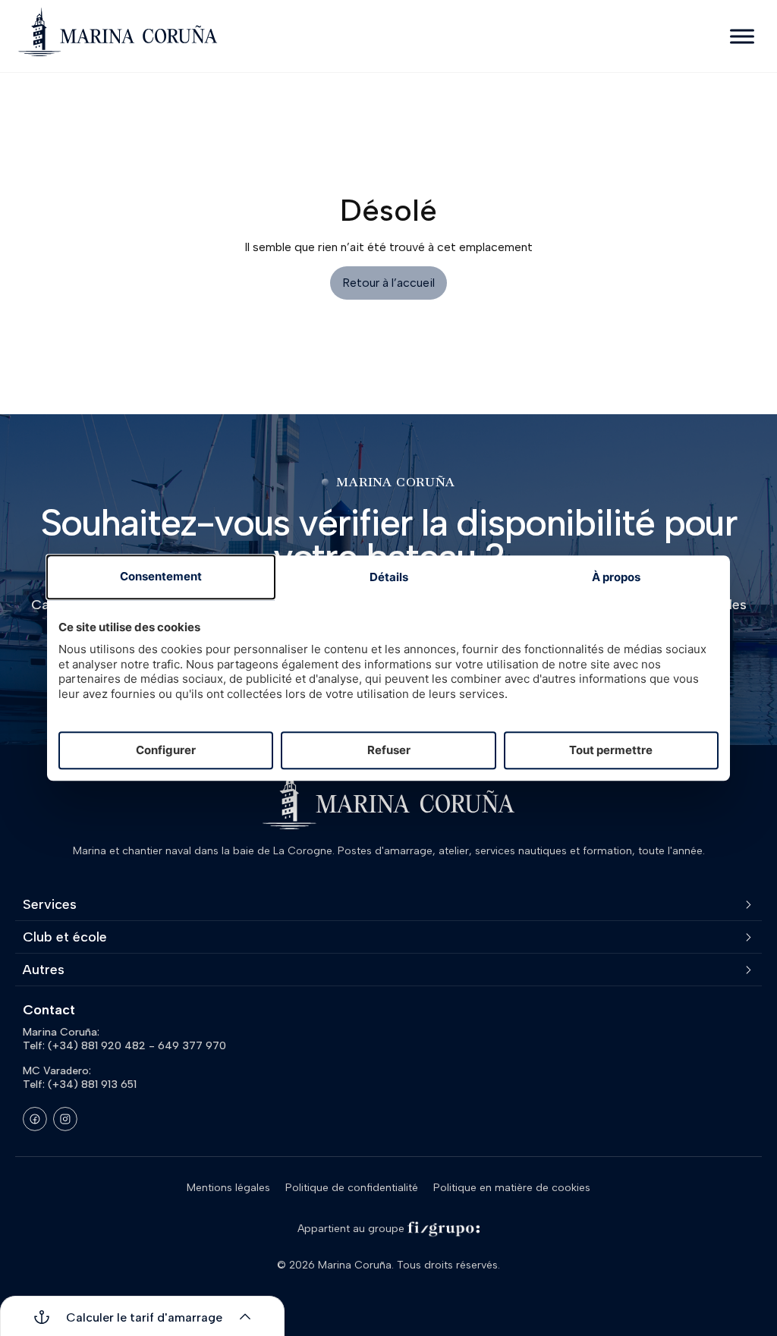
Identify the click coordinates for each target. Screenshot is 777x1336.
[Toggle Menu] (742, 36)
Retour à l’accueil (388, 282)
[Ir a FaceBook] (35, 1119)
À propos (616, 578)
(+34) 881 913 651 (92, 1084)
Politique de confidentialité (351, 1187)
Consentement (161, 577)
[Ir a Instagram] (65, 1119)
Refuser (389, 750)
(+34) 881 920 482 (97, 1045)
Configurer (166, 750)
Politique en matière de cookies (511, 1187)
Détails (389, 578)
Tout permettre (611, 750)
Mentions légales (228, 1187)
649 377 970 (192, 1045)
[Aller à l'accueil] (117, 32)
